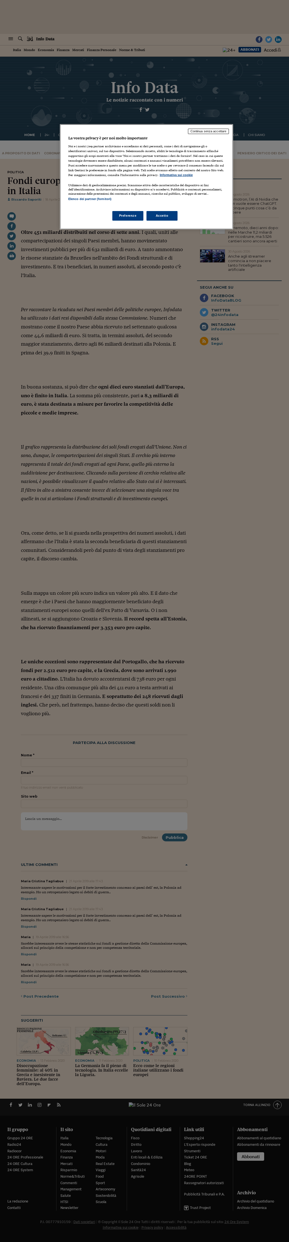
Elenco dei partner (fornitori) (89, 199)
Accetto (162, 215)
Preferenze (128, 215)
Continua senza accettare (209, 131)
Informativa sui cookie (176, 175)
